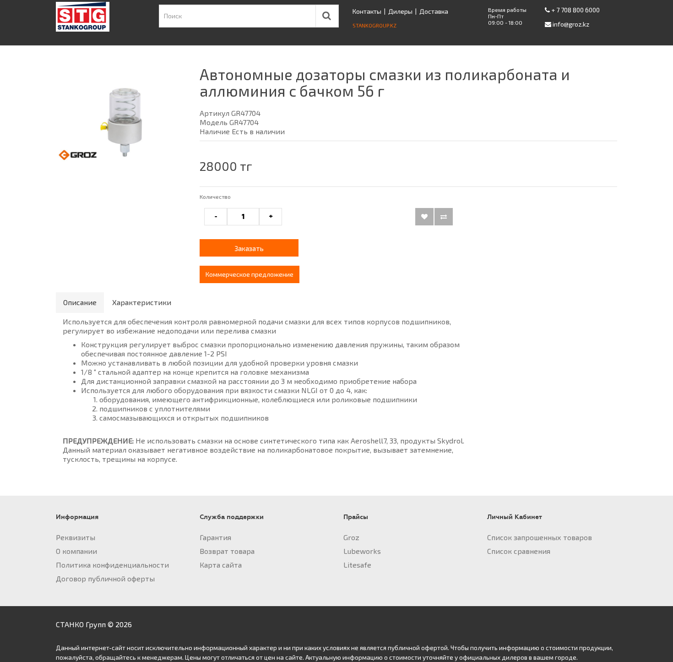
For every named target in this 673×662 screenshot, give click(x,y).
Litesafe (357, 564)
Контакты (367, 11)
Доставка (433, 11)
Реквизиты (75, 537)
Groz (351, 537)
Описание (80, 302)
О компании (76, 551)
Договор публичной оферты (105, 578)
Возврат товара (227, 551)
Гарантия (215, 537)
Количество (215, 196)
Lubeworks (362, 551)
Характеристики (141, 302)
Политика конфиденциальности (112, 564)
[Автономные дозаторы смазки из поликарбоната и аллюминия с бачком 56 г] (121, 122)
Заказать (249, 248)
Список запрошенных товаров (539, 537)
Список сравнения (518, 551)
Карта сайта (221, 564)
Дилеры (400, 11)
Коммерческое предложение (249, 274)
